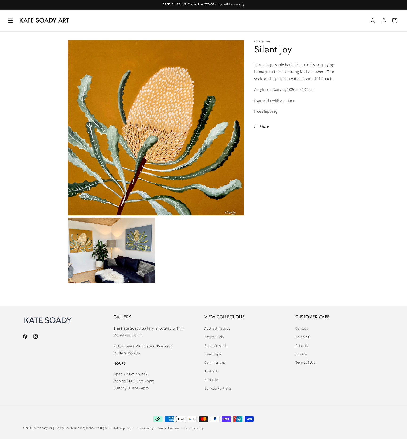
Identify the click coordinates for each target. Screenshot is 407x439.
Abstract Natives (217, 328)
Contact (301, 328)
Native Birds (214, 337)
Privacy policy (144, 428)
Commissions (214, 362)
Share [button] (264, 126)
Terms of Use (305, 362)
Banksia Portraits (218, 388)
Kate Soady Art (42, 428)
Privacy (301, 354)
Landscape (212, 354)
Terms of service (168, 428)
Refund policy (122, 428)
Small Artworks (216, 345)
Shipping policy (194, 428)
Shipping (302, 337)
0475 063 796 (129, 352)
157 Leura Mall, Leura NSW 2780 (145, 346)
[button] (10, 20)
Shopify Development (68, 428)
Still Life (211, 379)
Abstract (211, 371)
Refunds (301, 345)
